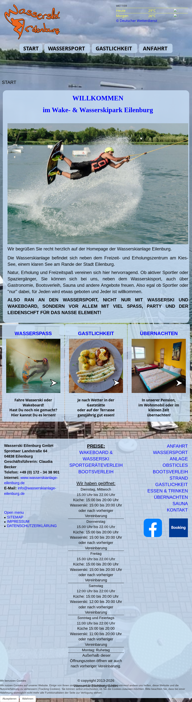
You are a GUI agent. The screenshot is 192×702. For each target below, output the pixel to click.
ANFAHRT (155, 48)
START (31, 48)
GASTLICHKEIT (114, 48)
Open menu (14, 512)
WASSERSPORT (66, 48)
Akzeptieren (9, 698)
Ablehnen (27, 698)
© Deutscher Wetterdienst (136, 20)
